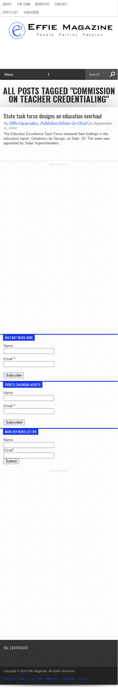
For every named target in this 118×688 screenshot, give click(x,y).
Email (9, 359)
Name (8, 346)
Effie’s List (11, 12)
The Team (23, 4)
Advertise (42, 4)
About (7, 4)
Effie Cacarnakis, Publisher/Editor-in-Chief (48, 123)
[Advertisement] (59, 248)
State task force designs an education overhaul (53, 116)
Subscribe (31, 12)
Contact (61, 4)
